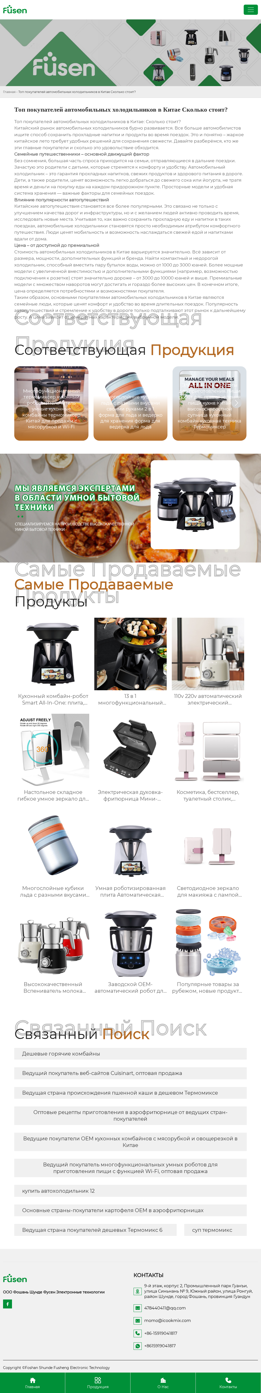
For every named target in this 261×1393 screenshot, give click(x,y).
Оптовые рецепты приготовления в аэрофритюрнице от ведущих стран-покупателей (130, 1115)
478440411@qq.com (165, 1308)
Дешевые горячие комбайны (61, 1054)
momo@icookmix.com (167, 1320)
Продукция (98, 1387)
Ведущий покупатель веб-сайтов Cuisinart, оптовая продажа (102, 1073)
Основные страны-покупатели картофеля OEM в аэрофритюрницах (113, 1210)
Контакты (228, 1387)
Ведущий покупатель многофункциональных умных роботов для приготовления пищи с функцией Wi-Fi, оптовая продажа (130, 1168)
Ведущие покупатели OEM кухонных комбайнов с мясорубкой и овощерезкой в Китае (130, 1142)
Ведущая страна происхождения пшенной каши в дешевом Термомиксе (120, 1093)
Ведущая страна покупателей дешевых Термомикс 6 (92, 1230)
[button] (236, 403)
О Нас (163, 1387)
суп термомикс (212, 1230)
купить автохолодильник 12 (58, 1191)
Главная (9, 92)
